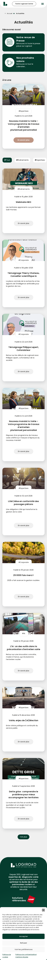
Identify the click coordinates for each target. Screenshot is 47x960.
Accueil (9, 13)
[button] (43, 910)
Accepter (23, 936)
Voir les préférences (24, 949)
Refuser (23, 943)
